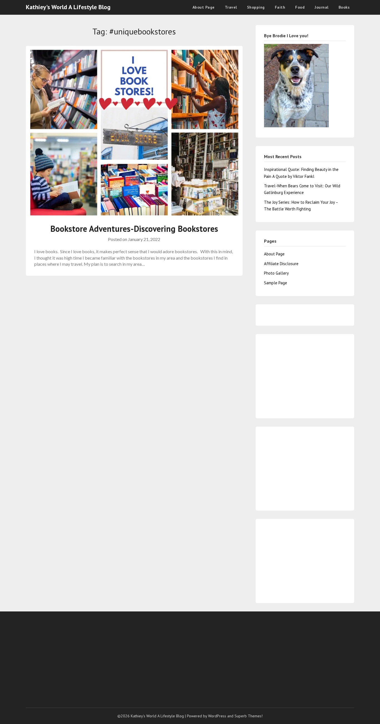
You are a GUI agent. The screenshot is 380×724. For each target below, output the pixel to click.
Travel (231, 7)
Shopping (256, 7)
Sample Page (275, 282)
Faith (280, 7)
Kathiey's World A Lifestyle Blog (68, 7)
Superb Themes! (249, 715)
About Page (204, 7)
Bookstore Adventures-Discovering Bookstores (134, 228)
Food (300, 7)
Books (344, 7)
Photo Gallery (276, 273)
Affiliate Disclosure (281, 263)
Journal (322, 7)
